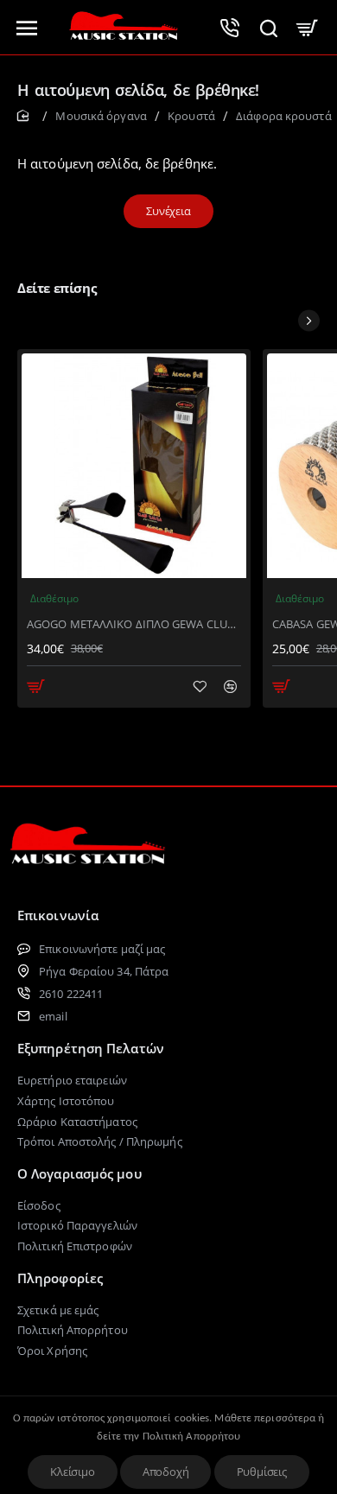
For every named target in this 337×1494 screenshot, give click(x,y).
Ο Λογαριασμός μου (79, 1173)
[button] (36, 686)
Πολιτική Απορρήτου (192, 1436)
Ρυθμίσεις (262, 1471)
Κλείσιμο (72, 1471)
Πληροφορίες (60, 1278)
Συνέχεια (168, 211)
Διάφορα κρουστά (284, 116)
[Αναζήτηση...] (268, 27)
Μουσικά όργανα (100, 116)
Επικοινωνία (58, 915)
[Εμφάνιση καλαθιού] (307, 27)
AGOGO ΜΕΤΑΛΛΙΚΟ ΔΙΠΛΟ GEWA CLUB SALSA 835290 (134, 624)
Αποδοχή (166, 1471)
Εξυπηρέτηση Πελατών (90, 1048)
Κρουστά (191, 116)
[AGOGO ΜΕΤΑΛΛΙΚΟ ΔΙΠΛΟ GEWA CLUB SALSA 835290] (134, 465)
